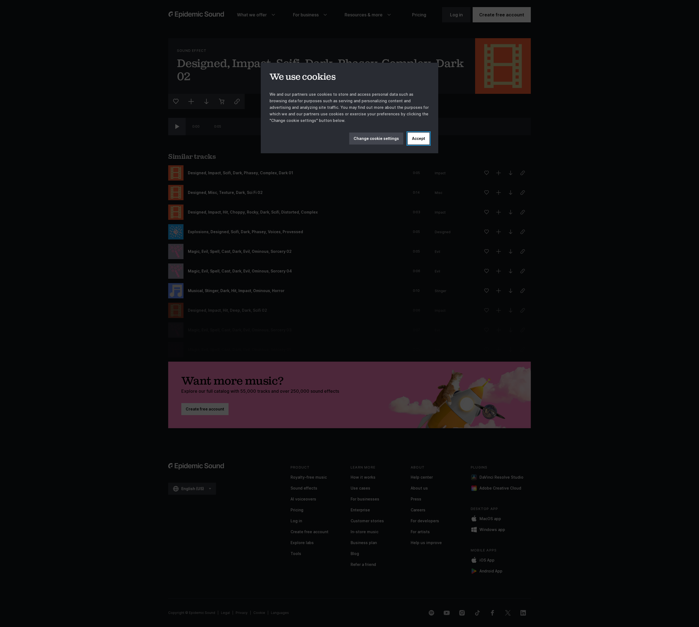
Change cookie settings (376, 138)
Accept (418, 138)
